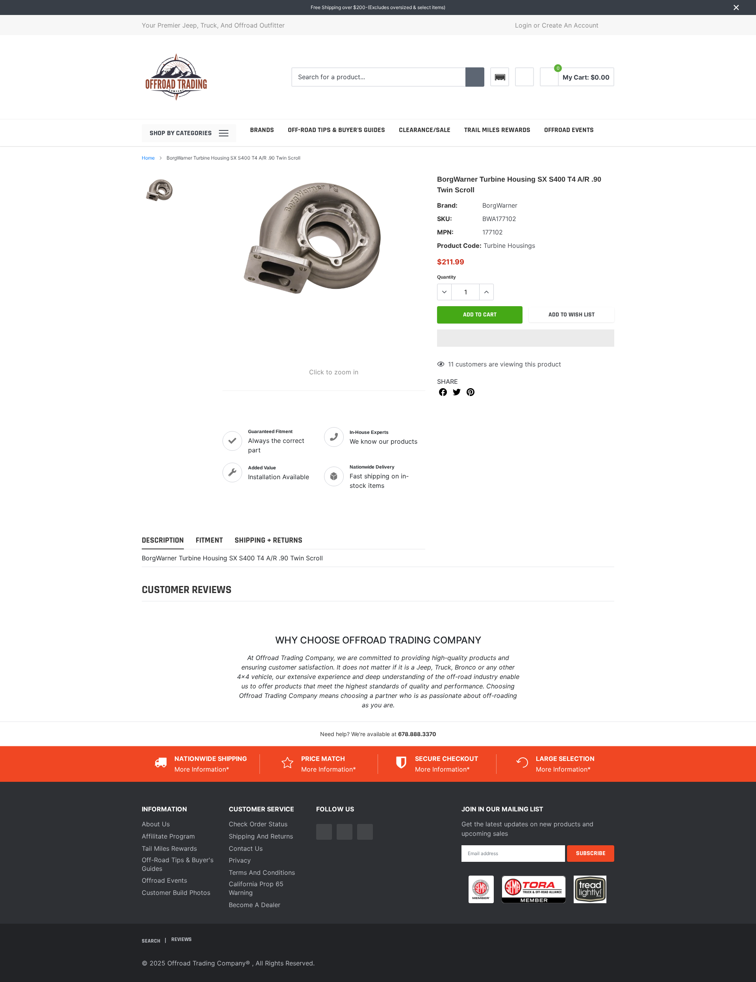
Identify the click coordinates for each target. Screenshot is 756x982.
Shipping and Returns (261, 836)
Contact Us (246, 848)
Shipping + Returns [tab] (268, 540)
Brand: (447, 205)
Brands (262, 129)
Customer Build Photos (176, 892)
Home (148, 158)
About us (156, 824)
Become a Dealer (254, 905)
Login (523, 25)
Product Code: (459, 245)
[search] (474, 77)
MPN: (445, 232)
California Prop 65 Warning (256, 888)
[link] (524, 76)
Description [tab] (163, 540)
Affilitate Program (168, 836)
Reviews (181, 939)
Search (151, 940)
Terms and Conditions (262, 872)
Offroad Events (569, 129)
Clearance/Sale (424, 129)
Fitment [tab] (209, 540)
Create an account (570, 25)
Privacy (240, 860)
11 (451, 364)
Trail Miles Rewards (497, 129)
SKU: (444, 219)
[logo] (176, 77)
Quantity (446, 277)
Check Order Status (258, 824)
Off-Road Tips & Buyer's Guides (336, 129)
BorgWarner (499, 205)
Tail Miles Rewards (169, 848)
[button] (525, 338)
